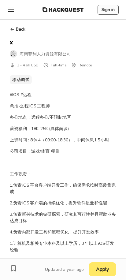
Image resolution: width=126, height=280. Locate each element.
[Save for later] (13, 268)
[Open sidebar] (11, 9)
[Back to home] (63, 9)
